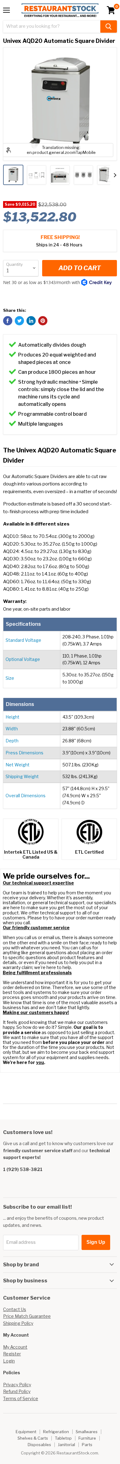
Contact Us (14, 1309)
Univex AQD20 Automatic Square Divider (59, 41)
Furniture (87, 1438)
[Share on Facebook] (7, 320)
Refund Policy (16, 1391)
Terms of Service (20, 1398)
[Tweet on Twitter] (19, 320)
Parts (87, 1444)
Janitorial (66, 1444)
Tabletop (63, 1438)
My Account (15, 1347)
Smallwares (87, 1431)
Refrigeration (56, 1431)
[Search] (108, 26)
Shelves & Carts (33, 1438)
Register (12, 1353)
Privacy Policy (17, 1384)
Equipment (26, 1431)
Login (9, 1360)
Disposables (39, 1444)
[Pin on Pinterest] (42, 320)
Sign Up (95, 1242)
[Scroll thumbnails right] (115, 175)
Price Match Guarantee (27, 1316)
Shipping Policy (18, 1323)
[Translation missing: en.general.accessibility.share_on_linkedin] (31, 320)
